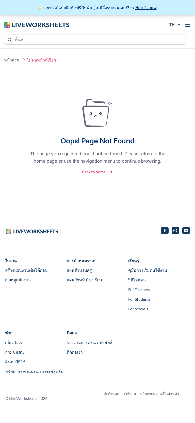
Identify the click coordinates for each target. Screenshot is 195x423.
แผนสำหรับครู (79, 270)
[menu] (188, 25)
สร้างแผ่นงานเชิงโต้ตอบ (26, 270)
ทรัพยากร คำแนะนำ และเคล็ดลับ (34, 371)
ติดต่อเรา (75, 352)
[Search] (10, 39)
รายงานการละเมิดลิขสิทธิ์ (89, 342)
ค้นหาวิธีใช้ (15, 361)
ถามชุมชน (14, 352)
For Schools (138, 308)
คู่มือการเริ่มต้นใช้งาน (147, 270)
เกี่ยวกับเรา (14, 342)
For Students (139, 299)
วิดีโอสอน (137, 279)
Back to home (94, 171)
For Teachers (139, 289)
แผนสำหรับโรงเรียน (84, 279)
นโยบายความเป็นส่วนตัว (159, 393)
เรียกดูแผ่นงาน (18, 279)
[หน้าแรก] (36, 24)
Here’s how (146, 7)
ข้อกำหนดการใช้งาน (120, 393)
